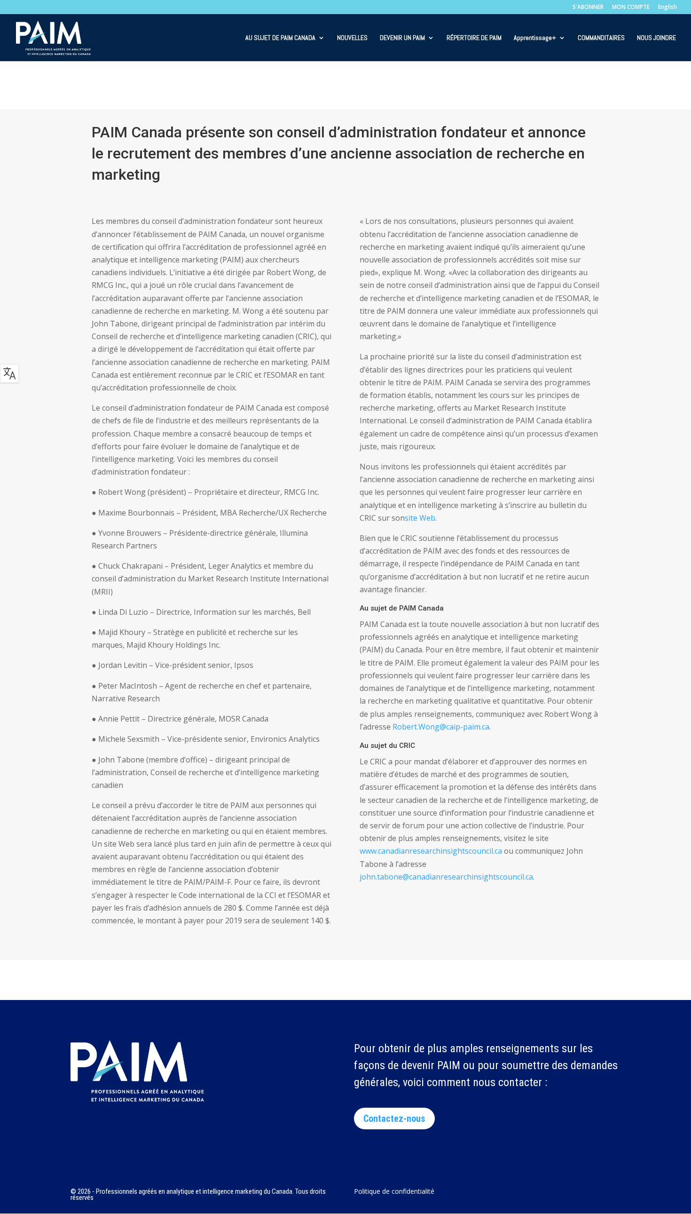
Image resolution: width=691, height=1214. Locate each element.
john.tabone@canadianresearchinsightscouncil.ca (446, 877)
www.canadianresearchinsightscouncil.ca (431, 851)
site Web (420, 518)
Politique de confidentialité (394, 1192)
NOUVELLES (352, 38)
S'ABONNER (588, 7)
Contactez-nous (394, 1118)
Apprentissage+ (535, 38)
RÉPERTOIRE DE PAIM (474, 38)
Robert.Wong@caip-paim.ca (441, 727)
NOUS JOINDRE (656, 38)
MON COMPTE (631, 7)
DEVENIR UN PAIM (402, 38)
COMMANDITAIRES (601, 38)
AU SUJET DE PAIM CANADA (280, 38)
